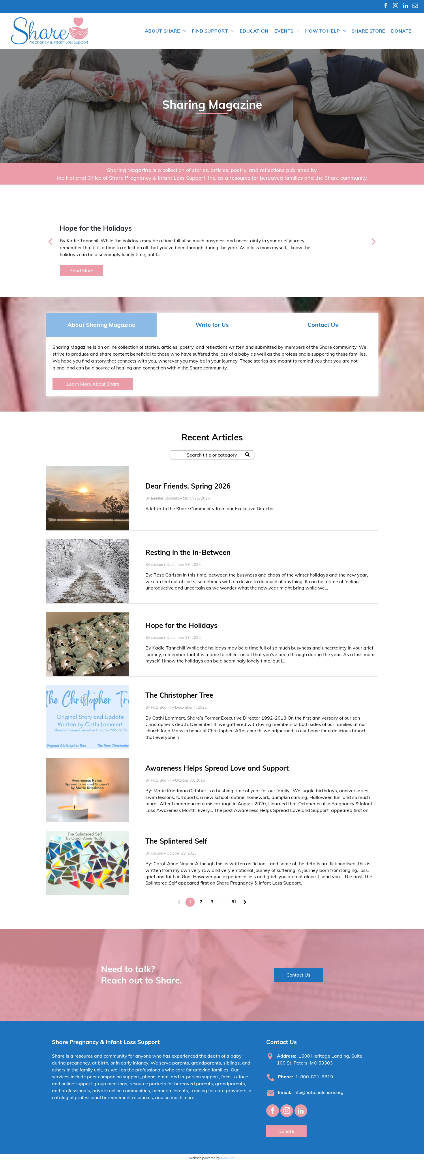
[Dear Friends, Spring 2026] (87, 498)
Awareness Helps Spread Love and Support (218, 768)
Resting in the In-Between (187, 552)
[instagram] (395, 6)
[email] (415, 6)
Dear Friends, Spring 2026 (187, 486)
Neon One (228, 1158)
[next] (374, 241)
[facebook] (386, 6)
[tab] (101, 325)
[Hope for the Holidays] (87, 644)
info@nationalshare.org (318, 1092)
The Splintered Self (176, 841)
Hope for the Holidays (181, 625)
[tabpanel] (212, 366)
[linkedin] (405, 6)
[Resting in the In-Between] (87, 571)
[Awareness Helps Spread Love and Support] (87, 790)
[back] (50, 241)
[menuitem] (165, 30)
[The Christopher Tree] (87, 717)
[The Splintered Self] (87, 863)
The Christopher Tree (179, 695)
